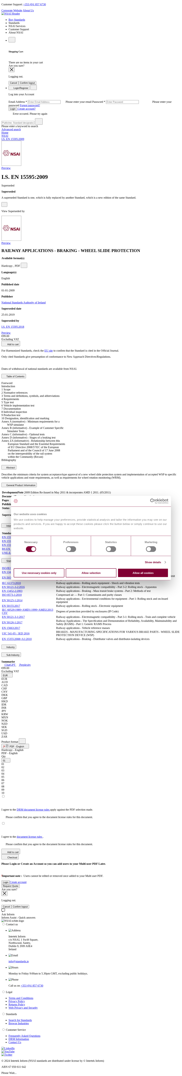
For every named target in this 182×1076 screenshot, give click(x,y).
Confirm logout (27, 83)
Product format (10, 741)
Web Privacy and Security (23, 1007)
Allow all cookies (143, 572)
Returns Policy (17, 1004)
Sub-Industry (13, 655)
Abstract (10, 467)
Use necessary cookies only (39, 572)
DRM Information (19, 1039)
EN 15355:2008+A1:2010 (17, 639)
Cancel (13, 83)
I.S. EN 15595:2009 (12, 139)
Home (4, 132)
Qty (3, 756)
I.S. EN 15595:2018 (12, 326)
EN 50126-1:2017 (12, 622)
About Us (28, 10)
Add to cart (13, 344)
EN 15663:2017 (11, 627)
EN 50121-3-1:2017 (13, 616)
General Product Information (20, 485)
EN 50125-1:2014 (12, 600)
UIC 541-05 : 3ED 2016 (16, 633)
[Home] (10, 13)
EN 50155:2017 (11, 605)
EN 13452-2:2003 (12, 590)
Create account (18, 882)
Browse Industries (19, 1023)
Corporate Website (11, 10)
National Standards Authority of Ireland (23, 302)
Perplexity (25, 664)
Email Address (50, 101)
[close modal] (12, 69)
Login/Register (20, 88)
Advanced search (11, 129)
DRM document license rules (33, 809)
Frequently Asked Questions (24, 1035)
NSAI (4, 135)
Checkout (12, 857)
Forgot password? (30, 105)
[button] (7, 675)
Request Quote (10, 886)
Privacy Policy (17, 1001)
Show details (153, 562)
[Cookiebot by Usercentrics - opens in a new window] (152, 501)
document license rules (30, 836)
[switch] (71, 549)
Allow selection (91, 572)
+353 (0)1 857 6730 (34, 4)
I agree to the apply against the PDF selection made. (47, 809)
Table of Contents (15, 376)
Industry (10, 647)
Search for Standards (20, 1020)
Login (12, 109)
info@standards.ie (19, 961)
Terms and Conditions (21, 998)
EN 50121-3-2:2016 (13, 586)
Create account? (26, 108)
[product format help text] (22, 741)
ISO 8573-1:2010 (12, 594)
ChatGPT (10, 664)
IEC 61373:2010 (11, 583)
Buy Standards (17, 19)
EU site (48, 350)
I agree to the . (22, 836)
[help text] (4, 204)
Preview (6, 168)
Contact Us (15, 1042)
